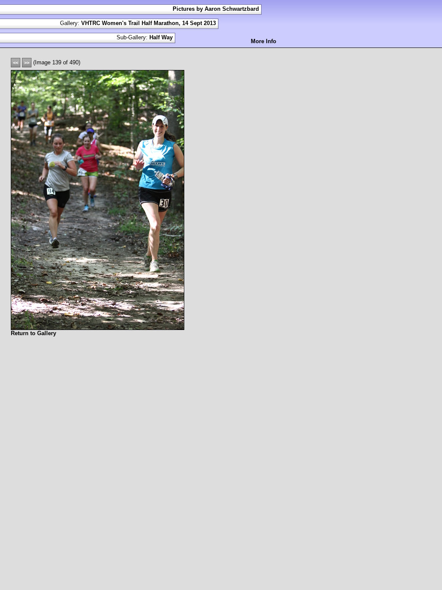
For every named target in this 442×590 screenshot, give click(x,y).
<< (15, 62)
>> (26, 62)
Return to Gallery (33, 333)
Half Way (161, 37)
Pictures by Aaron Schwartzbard (216, 9)
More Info (263, 41)
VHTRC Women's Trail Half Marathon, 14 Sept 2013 (148, 23)
